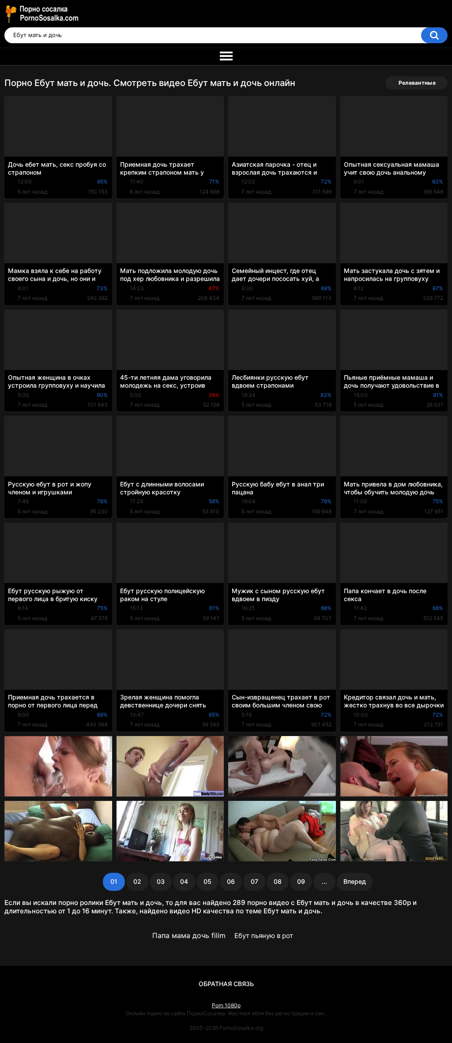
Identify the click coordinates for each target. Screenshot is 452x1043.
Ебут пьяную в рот (263, 935)
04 (184, 881)
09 (301, 881)
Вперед (354, 881)
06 (231, 881)
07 (254, 881)
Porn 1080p (226, 1005)
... (324, 881)
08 (278, 881)
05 (207, 881)
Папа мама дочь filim (189, 935)
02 (137, 881)
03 (161, 881)
